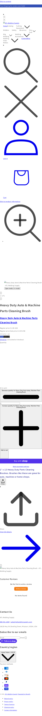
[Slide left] (1, 293)
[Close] (1, 565)
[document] (21, 570)
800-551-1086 (4, 622)
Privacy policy (8, 701)
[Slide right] (1, 299)
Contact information (10, 710)
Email (22, 638)
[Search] (21, 81)
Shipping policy (9, 707)
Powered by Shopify (24, 694)
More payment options (21, 466)
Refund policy (8, 699)
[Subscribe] (26, 638)
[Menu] (4, 17)
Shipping (3, 340)
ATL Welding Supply (11, 694)
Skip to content (5, 1)
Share (3, 484)
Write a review (21, 589)
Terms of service (9, 704)
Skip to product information (10, 201)
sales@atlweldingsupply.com (21, 622)
